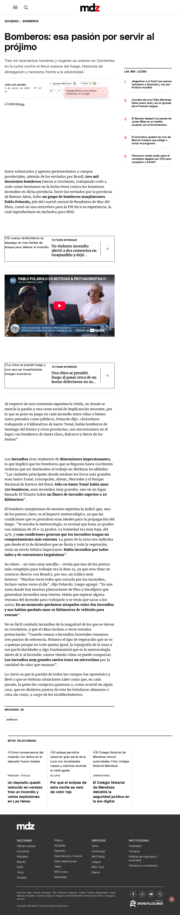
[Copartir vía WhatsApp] (51, 90)
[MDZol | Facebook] (133, 894)
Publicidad (135, 846)
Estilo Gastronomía (65, 861)
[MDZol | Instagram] (142, 894)
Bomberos (12, 720)
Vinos (20, 872)
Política (58, 840)
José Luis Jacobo (15, 85)
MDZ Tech (98, 867)
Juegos (96, 862)
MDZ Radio (98, 856)
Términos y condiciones (143, 865)
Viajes (57, 866)
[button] (15, 7)
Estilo (20, 867)
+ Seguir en (86, 83)
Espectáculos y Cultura (68, 856)
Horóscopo (98, 851)
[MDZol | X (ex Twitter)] (160, 894)
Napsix (96, 872)
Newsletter (60, 877)
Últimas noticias (26, 846)
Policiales (22, 856)
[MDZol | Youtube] (151, 894)
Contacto (134, 851)
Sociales (22, 877)
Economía (23, 851)
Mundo (21, 862)
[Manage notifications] (172, 899)
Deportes (59, 850)
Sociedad (12, 21)
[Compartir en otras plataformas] (59, 90)
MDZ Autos (61, 871)
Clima (95, 846)
